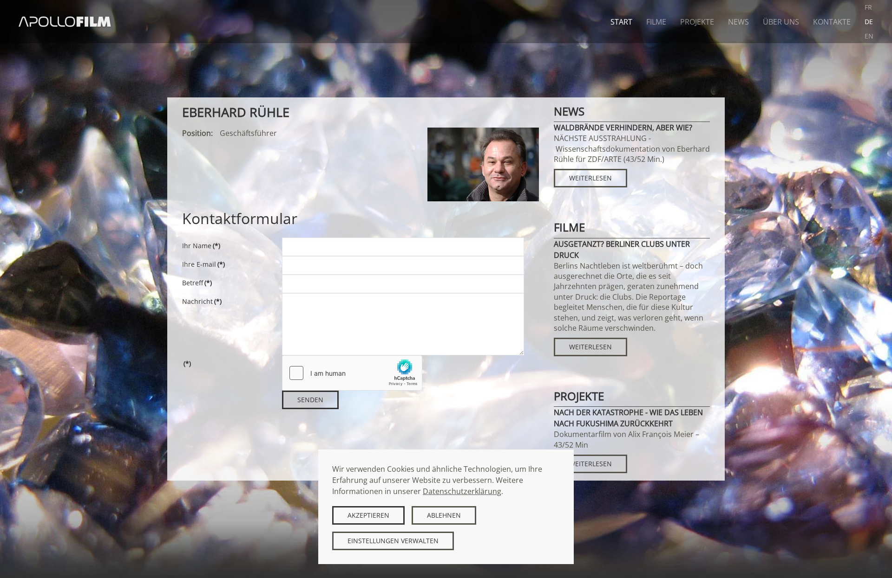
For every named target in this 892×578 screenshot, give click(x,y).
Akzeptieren (368, 515)
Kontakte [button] (832, 22)
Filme (656, 22)
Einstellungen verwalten (393, 540)
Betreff (197, 282)
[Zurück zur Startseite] (65, 21)
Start (621, 22)
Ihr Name (201, 245)
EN (869, 36)
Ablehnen (444, 515)
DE (869, 21)
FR (868, 7)
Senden (310, 399)
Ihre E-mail (203, 264)
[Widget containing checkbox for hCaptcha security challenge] (352, 373)
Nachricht (202, 301)
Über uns (781, 22)
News (738, 22)
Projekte (697, 22)
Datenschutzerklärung (462, 491)
